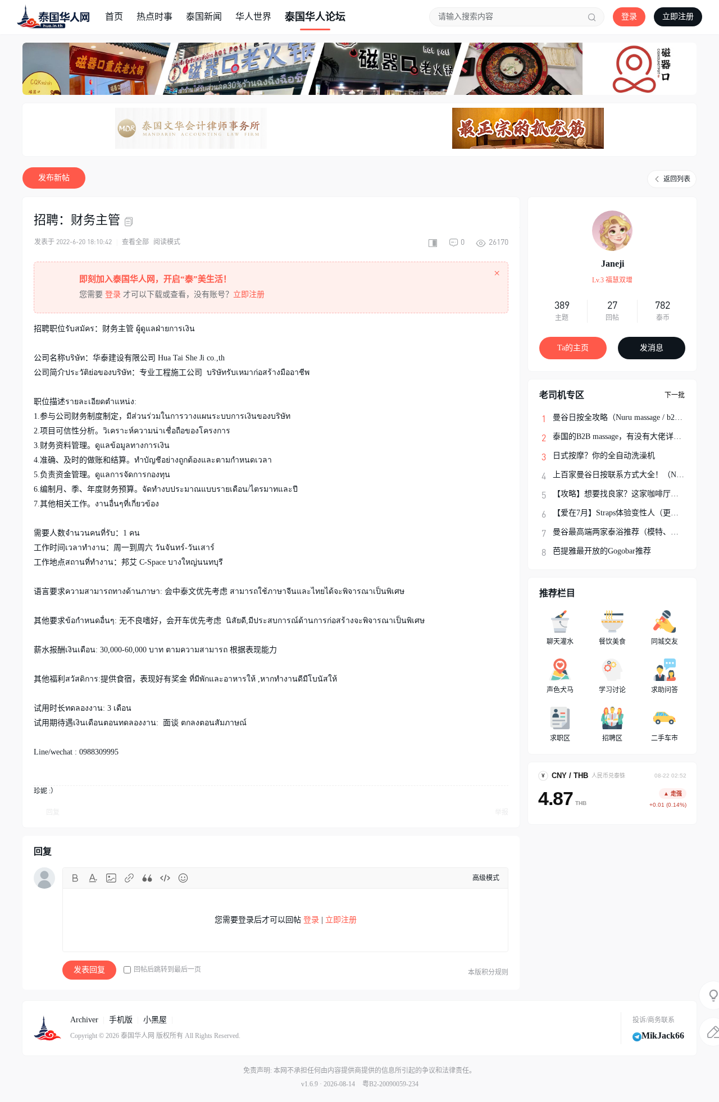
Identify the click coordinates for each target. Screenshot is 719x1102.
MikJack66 (662, 1035)
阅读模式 (166, 242)
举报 (501, 812)
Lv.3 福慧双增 (612, 280)
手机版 (121, 1020)
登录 (629, 16)
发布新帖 (54, 177)
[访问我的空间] (612, 231)
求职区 (560, 738)
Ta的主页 (573, 348)
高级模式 (485, 878)
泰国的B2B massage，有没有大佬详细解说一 (629, 436)
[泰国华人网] (53, 16)
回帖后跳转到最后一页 (167, 969)
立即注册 (678, 16)
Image (111, 878)
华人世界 (253, 16)
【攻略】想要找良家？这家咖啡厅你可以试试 (631, 494)
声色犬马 (560, 690)
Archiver (84, 1020)
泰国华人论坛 (315, 16)
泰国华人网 (137, 1036)
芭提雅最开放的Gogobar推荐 (602, 551)
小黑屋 (155, 1020)
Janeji (612, 263)
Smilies (183, 878)
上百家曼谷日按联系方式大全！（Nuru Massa (630, 474)
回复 (53, 812)
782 (662, 305)
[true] (592, 16)
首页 (114, 16)
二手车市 (664, 738)
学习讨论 (612, 690)
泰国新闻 (204, 16)
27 (612, 305)
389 (562, 305)
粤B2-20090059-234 (390, 1084)
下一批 (675, 395)
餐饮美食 (612, 642)
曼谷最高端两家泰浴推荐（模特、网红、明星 (631, 532)
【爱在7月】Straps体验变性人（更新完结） (627, 513)
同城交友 (664, 642)
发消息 (651, 348)
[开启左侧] (432, 242)
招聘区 (612, 738)
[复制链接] (130, 222)
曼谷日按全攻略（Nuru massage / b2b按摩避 (627, 417)
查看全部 (135, 242)
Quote (147, 878)
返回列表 (676, 179)
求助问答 (664, 690)
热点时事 (154, 16)
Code (165, 878)
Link (129, 878)
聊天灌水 (560, 642)
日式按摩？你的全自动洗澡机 (604, 455)
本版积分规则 (488, 972)
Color (93, 878)
